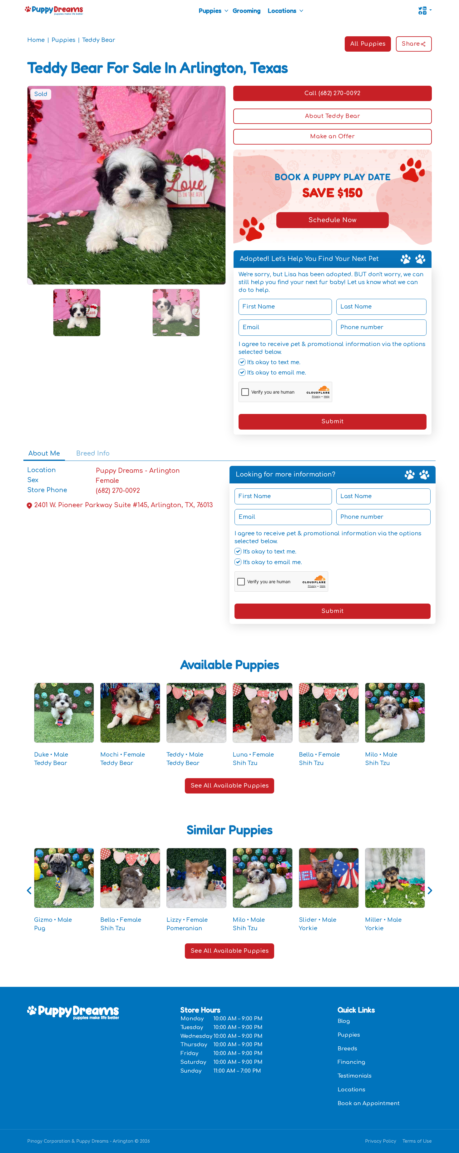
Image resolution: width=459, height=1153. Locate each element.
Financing (351, 1062)
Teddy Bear (98, 40)
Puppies (210, 10)
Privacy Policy (380, 1141)
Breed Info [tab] (93, 453)
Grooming (246, 10)
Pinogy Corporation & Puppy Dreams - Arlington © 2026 (88, 1141)
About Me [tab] (44, 453)
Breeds (347, 1049)
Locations (282, 10)
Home (36, 40)
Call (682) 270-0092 (332, 93)
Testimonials (355, 1076)
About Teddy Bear (332, 116)
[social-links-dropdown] (425, 10)
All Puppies (367, 44)
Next (429, 890)
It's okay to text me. (272, 362)
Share (411, 44)
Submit (332, 421)
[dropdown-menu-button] (226, 10)
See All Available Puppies (229, 786)
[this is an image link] (73, 1012)
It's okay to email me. (275, 373)
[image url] (54, 10)
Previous (29, 890)
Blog (344, 1021)
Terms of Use (417, 1141)
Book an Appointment (369, 1103)
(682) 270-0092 (118, 490)
